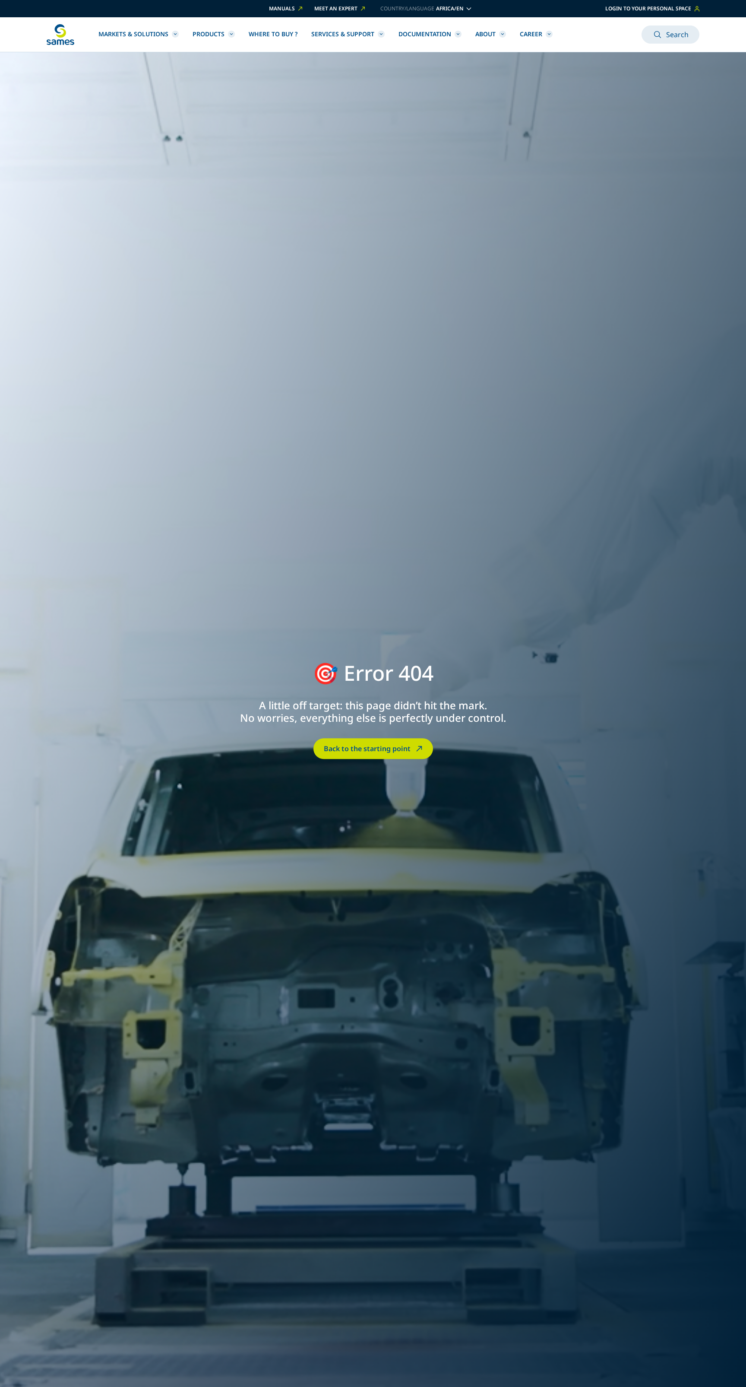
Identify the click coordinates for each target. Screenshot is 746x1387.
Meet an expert (335, 8)
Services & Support (342, 34)
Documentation (424, 34)
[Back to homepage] (60, 34)
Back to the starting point (367, 748)
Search (677, 34)
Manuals (282, 8)
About (485, 34)
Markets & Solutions (133, 34)
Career (531, 34)
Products (208, 34)
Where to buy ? (273, 34)
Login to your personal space (648, 8)
